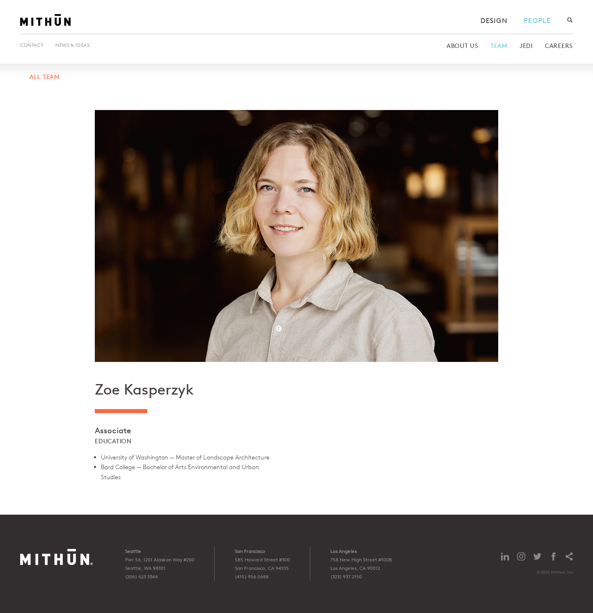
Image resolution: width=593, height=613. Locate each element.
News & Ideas (72, 45)
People (537, 20)
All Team (44, 77)
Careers (559, 46)
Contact (31, 45)
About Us (462, 46)
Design (494, 20)
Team (499, 46)
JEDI (526, 46)
